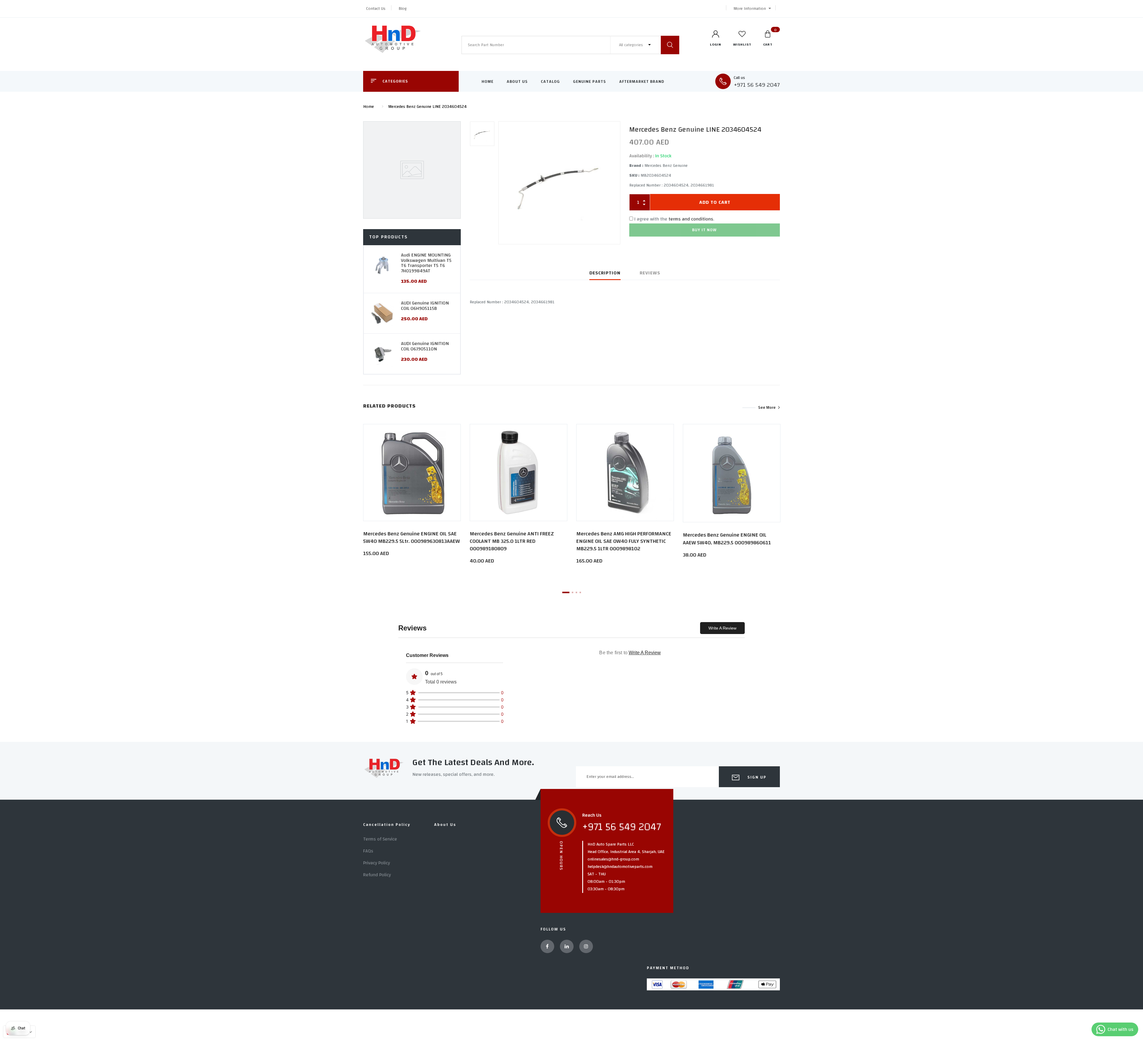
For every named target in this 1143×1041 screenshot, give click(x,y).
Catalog (550, 82)
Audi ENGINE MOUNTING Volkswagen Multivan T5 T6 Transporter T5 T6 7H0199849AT (426, 263)
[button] (750, 9)
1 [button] (565, 592)
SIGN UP (756, 777)
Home (488, 82)
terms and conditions (691, 219)
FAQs (368, 850)
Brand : (636, 166)
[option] (559, 183)
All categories (631, 45)
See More (767, 407)
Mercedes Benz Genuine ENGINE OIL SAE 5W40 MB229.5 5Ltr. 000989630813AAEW (411, 537)
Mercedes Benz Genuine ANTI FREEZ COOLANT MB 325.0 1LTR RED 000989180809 (512, 541)
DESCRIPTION (605, 272)
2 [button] (572, 592)
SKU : (634, 175)
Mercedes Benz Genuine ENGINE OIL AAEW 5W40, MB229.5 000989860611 (727, 538)
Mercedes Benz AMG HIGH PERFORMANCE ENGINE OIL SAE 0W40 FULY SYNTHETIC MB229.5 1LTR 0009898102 (623, 541)
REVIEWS (650, 272)
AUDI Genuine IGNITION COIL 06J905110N (425, 346)
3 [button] (576, 592)
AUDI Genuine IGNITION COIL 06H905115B (425, 306)
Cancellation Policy (386, 825)
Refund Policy (377, 874)
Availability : (641, 156)
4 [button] (580, 592)
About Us (517, 82)
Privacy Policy (376, 862)
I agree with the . (674, 219)
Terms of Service (380, 839)
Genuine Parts (589, 82)
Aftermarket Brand (641, 82)
